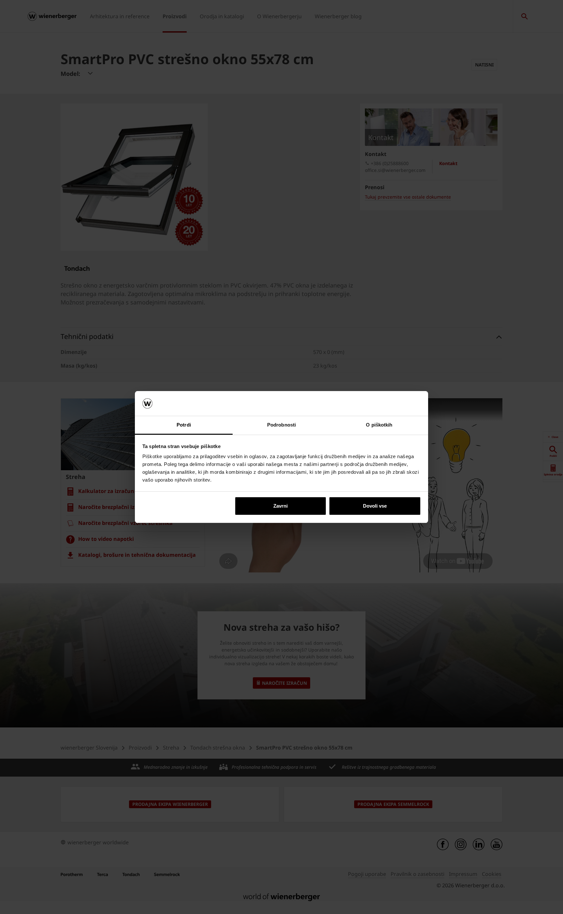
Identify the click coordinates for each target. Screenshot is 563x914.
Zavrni (280, 506)
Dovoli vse (375, 506)
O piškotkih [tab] (379, 425)
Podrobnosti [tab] (281, 425)
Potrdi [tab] (184, 425)
